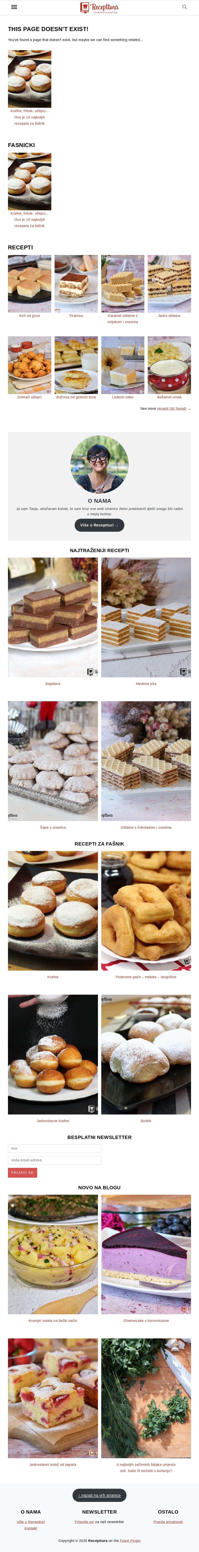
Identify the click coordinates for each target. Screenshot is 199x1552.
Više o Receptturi (97, 525)
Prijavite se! (84, 1522)
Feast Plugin (130, 1541)
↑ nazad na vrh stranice (99, 1495)
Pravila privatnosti (168, 1522)
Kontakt (30, 1528)
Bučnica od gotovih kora (76, 397)
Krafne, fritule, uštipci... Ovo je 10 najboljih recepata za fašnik (29, 117)
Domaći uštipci (29, 397)
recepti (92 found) (171, 409)
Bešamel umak (169, 397)
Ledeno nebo (123, 397)
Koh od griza (29, 316)
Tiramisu (76, 316)
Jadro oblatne (169, 316)
